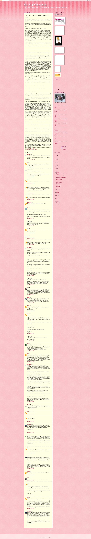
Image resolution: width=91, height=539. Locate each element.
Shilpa (55, 125)
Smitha (55, 126)
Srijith (55, 129)
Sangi (55, 124)
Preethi (28, 313)
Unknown (28, 447)
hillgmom (56, 115)
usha (55, 140)
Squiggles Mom (29, 202)
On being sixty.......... (58, 186)
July (57, 195)
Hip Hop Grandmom (35, 4)
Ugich (55, 138)
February (57, 202)
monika (55, 120)
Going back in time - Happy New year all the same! (61, 174)
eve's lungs (56, 111)
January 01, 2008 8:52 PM (30, 193)
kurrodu (28, 297)
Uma (55, 139)
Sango (28, 343)
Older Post (51, 530)
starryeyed (56, 133)
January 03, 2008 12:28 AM (30, 320)
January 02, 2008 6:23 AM (30, 218)
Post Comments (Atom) (30, 531)
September (57, 192)
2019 (56, 155)
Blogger (50, 537)
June (57, 196)
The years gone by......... (59, 185)
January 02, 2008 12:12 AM (30, 204)
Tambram (36, 149)
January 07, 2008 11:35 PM (30, 508)
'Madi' (28, 149)
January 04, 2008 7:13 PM (30, 421)
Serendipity (28, 154)
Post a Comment (28, 525)
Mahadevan (28, 186)
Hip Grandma (29, 169)
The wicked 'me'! (58, 187)
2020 (56, 153)
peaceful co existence (31, 149)
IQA (55, 116)
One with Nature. (58, 183)
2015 (56, 159)
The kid (55, 134)
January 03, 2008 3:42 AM (30, 333)
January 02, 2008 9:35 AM (30, 225)
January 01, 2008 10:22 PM (30, 199)
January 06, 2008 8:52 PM (30, 480)
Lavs (27, 235)
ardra (55, 106)
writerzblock (56, 143)
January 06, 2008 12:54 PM (30, 474)
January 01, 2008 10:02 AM (30, 183)
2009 (56, 168)
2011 (56, 165)
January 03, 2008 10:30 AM (30, 350)
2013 (56, 162)
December (57, 172)
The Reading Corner (30, 411)
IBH (27, 353)
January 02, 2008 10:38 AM (30, 232)
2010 (56, 166)
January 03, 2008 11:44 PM (30, 408)
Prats (28, 435)
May (57, 198)
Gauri (55, 112)
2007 (56, 171)
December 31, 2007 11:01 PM (31, 159)
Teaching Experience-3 (59, 182)
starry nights (56, 131)
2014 (56, 161)
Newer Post (26, 530)
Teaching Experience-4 (59, 179)
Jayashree (28, 471)
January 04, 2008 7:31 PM (30, 432)
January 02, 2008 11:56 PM (30, 302)
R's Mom (56, 121)
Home (38, 530)
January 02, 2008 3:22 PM (30, 244)
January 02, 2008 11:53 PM (30, 294)
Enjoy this (57, 180)
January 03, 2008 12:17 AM (30, 310)
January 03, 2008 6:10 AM (30, 340)
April (57, 199)
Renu (55, 122)
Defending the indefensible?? (60, 175)
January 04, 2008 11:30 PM (30, 453)
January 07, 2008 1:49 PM (30, 494)
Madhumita (28, 241)
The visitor (56, 135)
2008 (56, 169)
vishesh (55, 142)
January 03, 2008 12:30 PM (30, 361)
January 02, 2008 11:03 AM (30, 238)
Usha (27, 228)
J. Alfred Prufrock (29, 417)
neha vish (28, 404)
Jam (27, 483)
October (57, 191)
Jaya (27, 287)
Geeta (55, 113)
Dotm (55, 108)
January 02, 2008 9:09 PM (30, 275)
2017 (56, 156)
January (57, 204)
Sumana (28, 305)
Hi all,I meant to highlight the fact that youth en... (61, 178)
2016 (56, 158)
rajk (27, 162)
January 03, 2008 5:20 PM (30, 401)
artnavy (55, 107)
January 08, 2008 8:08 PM (30, 523)
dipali (28, 497)
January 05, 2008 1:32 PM (30, 468)
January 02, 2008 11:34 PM (30, 284)
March (57, 201)
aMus (28, 207)
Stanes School (56, 130)
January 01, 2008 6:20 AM (30, 166)
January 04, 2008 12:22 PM (30, 414)
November (57, 189)
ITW (55, 117)
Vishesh (28, 179)
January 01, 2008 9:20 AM (30, 176)
